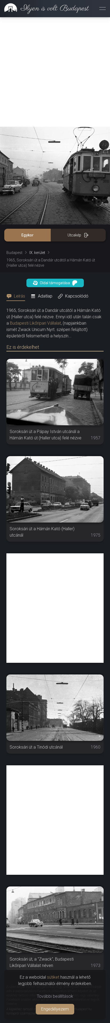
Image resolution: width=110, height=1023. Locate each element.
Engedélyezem (55, 1009)
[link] (44, 8)
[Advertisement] (55, 72)
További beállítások (55, 996)
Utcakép (74, 235)
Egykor (27, 235)
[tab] (17, 296)
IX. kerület (37, 253)
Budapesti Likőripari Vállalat (35, 323)
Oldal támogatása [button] (55, 283)
